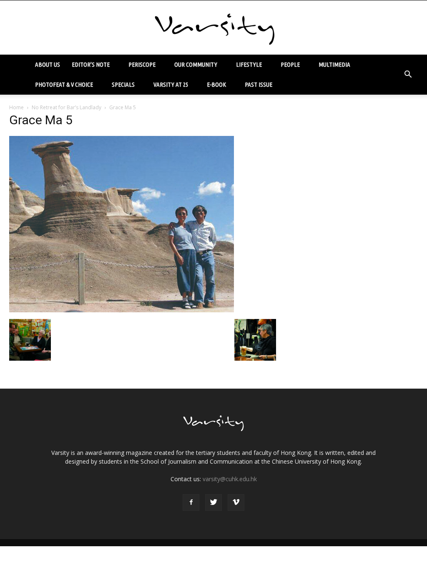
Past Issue (258, 84)
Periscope (142, 64)
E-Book (216, 84)
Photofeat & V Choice (64, 84)
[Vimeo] (236, 502)
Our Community (195, 64)
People (290, 64)
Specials (123, 84)
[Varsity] (213, 28)
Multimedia (334, 64)
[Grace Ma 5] (121, 310)
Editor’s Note (91, 64)
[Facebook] (191, 502)
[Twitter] (213, 502)
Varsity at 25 (170, 84)
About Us (47, 64)
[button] (408, 75)
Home (16, 107)
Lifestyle (249, 64)
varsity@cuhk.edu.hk (230, 479)
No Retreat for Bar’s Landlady (66, 107)
